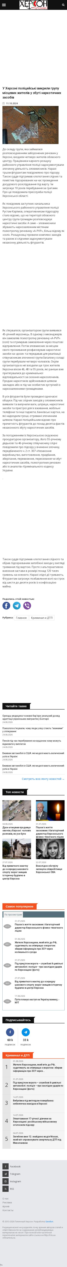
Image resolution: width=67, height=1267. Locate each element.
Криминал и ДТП (42, 618)
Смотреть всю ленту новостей (43, 779)
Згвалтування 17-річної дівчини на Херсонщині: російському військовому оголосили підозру (35, 1121)
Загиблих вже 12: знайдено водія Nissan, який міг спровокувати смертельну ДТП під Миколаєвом (37, 1139)
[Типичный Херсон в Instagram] (5, 1181)
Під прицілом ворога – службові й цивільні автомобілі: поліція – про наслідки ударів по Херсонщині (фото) (39, 966)
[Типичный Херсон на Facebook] (10, 1032)
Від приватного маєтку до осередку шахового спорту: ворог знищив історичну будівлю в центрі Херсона (15, 872)
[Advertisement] (33, 47)
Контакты (7, 1210)
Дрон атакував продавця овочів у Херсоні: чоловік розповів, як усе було (16, 830)
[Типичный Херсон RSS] (5, 1189)
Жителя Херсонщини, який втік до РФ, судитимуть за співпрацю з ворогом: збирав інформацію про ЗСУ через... (37, 1067)
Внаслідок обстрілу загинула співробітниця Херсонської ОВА (49, 869)
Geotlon (49, 1221)
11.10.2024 (11, 103)
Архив (5, 1206)
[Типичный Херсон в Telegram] (26, 1032)
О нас (5, 1198)
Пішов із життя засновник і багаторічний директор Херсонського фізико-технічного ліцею (39, 927)
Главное (21, 618)
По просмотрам (13, 914)
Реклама (7, 1202)
